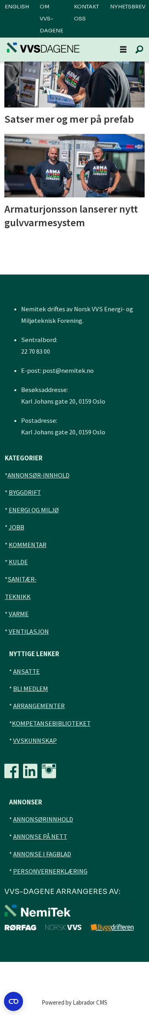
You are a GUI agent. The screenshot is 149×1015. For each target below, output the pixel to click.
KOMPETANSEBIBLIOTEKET (51, 723)
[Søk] (139, 50)
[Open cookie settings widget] (13, 1001)
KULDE (18, 562)
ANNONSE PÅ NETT (40, 836)
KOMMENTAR (27, 545)
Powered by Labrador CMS (74, 1002)
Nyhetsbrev (127, 6)
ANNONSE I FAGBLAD (42, 854)
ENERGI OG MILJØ (34, 510)
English (17, 6)
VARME (19, 614)
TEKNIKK (18, 597)
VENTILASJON (29, 631)
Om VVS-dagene (51, 18)
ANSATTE (26, 671)
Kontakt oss (86, 12)
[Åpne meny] (123, 49)
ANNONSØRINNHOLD (43, 819)
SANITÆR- (22, 579)
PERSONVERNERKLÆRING (50, 871)
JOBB (16, 527)
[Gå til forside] (43, 47)
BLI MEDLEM (30, 689)
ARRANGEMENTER (39, 706)
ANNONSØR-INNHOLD (39, 475)
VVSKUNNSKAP (35, 740)
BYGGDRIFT (25, 492)
